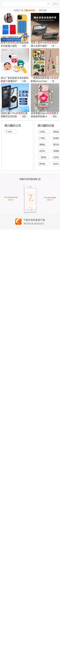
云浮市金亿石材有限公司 (49, 151)
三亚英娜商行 (44, 131)
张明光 (43, 157)
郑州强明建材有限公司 (48, 163)
